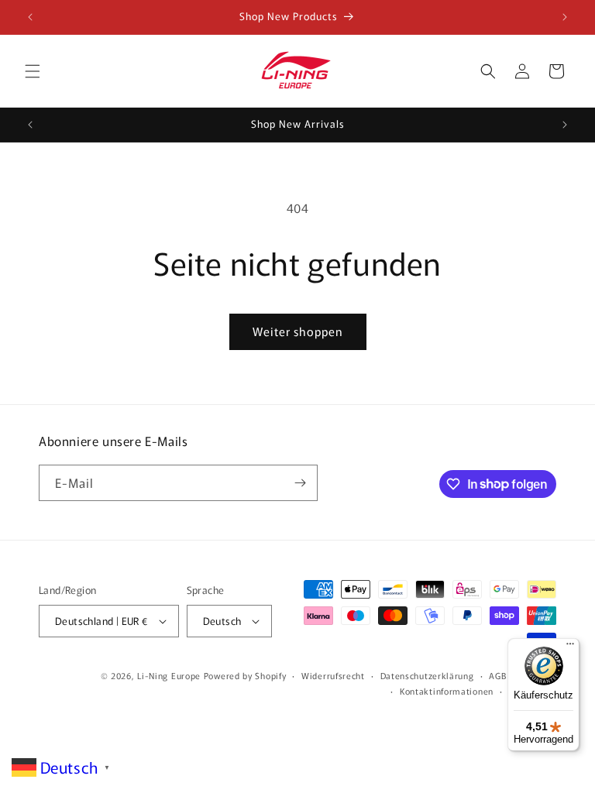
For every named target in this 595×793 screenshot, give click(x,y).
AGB (497, 675)
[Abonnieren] (300, 483)
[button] (32, 71)
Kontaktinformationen (447, 691)
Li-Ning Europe (169, 675)
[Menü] (570, 647)
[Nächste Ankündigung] (565, 17)
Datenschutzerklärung (427, 675)
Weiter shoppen (298, 331)
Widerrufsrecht (333, 675)
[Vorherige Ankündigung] (30, 17)
